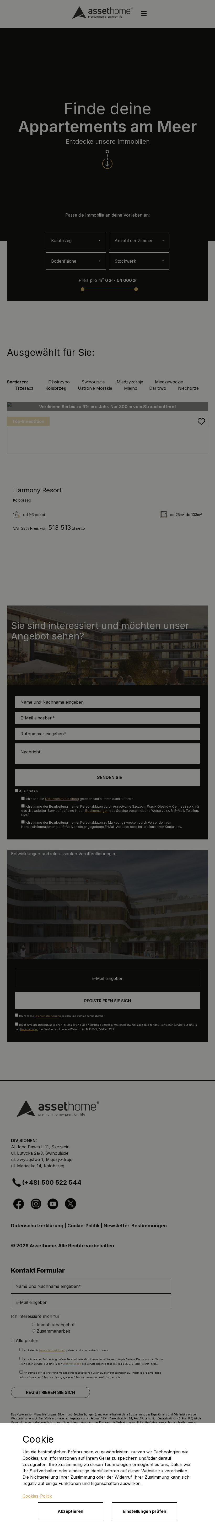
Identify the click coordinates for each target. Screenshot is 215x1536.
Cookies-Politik (37, 1496)
